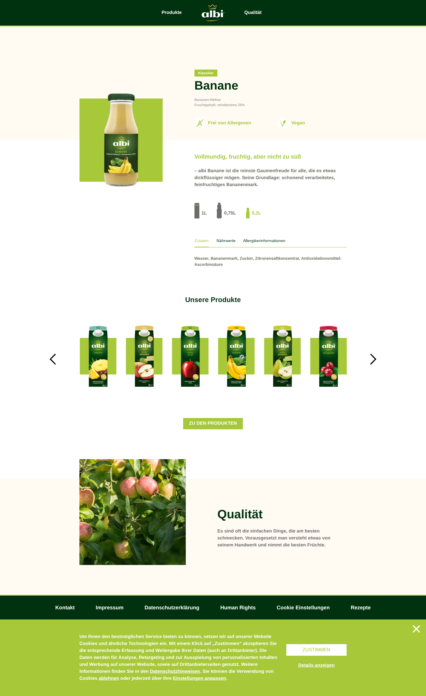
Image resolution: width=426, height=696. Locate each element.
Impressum (109, 607)
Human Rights (238, 607)
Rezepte (361, 607)
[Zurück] (53, 359)
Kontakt (65, 607)
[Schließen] (416, 629)
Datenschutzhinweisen (175, 671)
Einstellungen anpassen (199, 678)
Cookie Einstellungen (303, 607)
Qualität (253, 12)
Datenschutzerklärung (172, 607)
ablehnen (109, 678)
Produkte (172, 12)
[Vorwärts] (373, 359)
